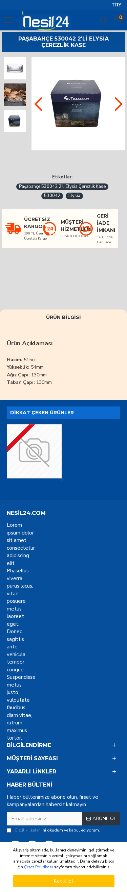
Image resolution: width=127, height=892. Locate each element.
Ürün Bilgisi (63, 317)
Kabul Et (63, 880)
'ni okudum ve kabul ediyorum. (57, 830)
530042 (52, 196)
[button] (38, 103)
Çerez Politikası (38, 867)
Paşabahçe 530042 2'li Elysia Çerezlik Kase (62, 186)
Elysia (74, 196)
